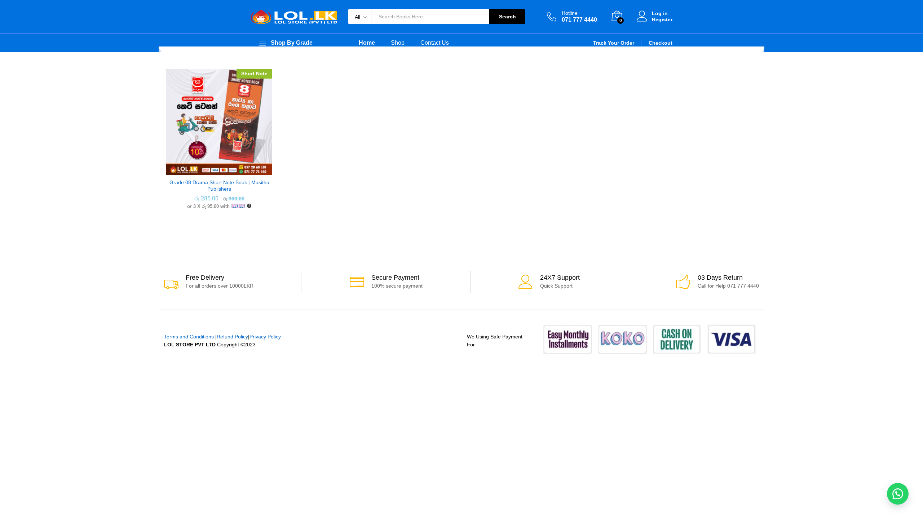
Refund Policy (232, 337)
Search (507, 16)
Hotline (570, 13)
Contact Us (434, 43)
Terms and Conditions (189, 337)
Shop (398, 43)
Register (662, 19)
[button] (898, 494)
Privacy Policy (265, 337)
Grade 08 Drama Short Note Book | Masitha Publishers (219, 185)
